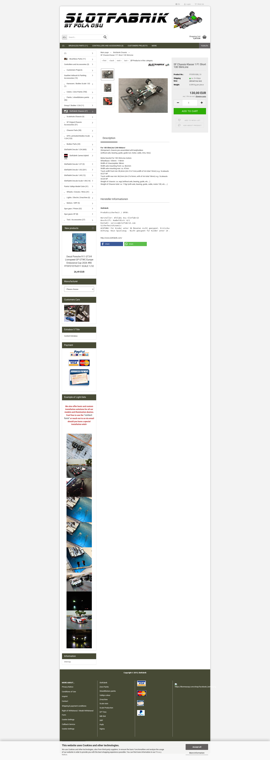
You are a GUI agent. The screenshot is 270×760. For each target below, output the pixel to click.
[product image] (143, 94)
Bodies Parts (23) (73, 144)
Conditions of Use (69, 692)
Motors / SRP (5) (73, 203)
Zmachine (104, 699)
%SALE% (204, 46)
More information (196, 753)
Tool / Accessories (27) (75, 220)
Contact (65, 701)
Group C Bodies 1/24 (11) (74, 105)
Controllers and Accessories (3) (107, 46)
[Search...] (105, 37)
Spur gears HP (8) (71, 214)
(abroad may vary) (195, 81)
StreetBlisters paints (108, 691)
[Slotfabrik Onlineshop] (135, 19)
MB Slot (103, 716)
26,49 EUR (79, 271)
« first (104, 60)
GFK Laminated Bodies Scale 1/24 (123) (77, 137)
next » (119, 60)
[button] (177, 4)
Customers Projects (138, 46)
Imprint (65, 696)
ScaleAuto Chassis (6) (75, 116)
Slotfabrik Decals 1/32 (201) (75, 170)
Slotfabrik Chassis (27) (78, 111)
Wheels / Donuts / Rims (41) (77, 192)
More (154, 46)
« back (111, 60)
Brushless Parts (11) (78, 46)
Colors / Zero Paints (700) (76, 92)
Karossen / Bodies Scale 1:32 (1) (77, 84)
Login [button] (188, 4)
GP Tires (103, 712)
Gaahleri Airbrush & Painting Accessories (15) (75, 76)
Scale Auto (104, 703)
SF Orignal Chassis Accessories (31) (73, 123)
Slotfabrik (103, 683)
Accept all (197, 747)
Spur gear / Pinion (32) (73, 209)
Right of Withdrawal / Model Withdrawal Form (77, 713)
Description (109, 138)
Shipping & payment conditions (74, 706)
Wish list (200, 4)
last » (126, 60)
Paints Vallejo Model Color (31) (76, 186)
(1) (63, 46)
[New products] (93, 228)
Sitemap (67, 662)
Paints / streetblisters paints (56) (76, 98)
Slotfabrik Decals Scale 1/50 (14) (77, 181)
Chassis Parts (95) (73, 130)
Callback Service (68, 724)
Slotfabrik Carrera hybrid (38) (76, 157)
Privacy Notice (67, 687)
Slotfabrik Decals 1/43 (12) (75, 175)
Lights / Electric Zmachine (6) (78, 197)
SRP (101, 720)
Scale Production (106, 708)
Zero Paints (104, 687)
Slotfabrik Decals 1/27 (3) (74, 164)
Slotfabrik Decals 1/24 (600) (75, 149)
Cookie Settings (68, 719)
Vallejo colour (105, 695)
